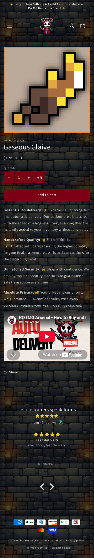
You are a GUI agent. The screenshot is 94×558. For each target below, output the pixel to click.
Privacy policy (75, 540)
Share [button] (13, 372)
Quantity (10, 168)
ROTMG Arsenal (29, 540)
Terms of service (37, 547)
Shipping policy (62, 547)
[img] (47, 416)
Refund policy (52, 540)
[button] (9, 25)
